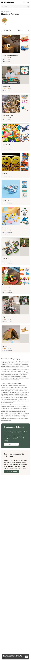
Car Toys (3, 408)
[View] (28, 30)
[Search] (28, 7)
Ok (26, 656)
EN (24, 2)
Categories (8, 30)
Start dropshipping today (11, 444)
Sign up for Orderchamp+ (11, 471)
